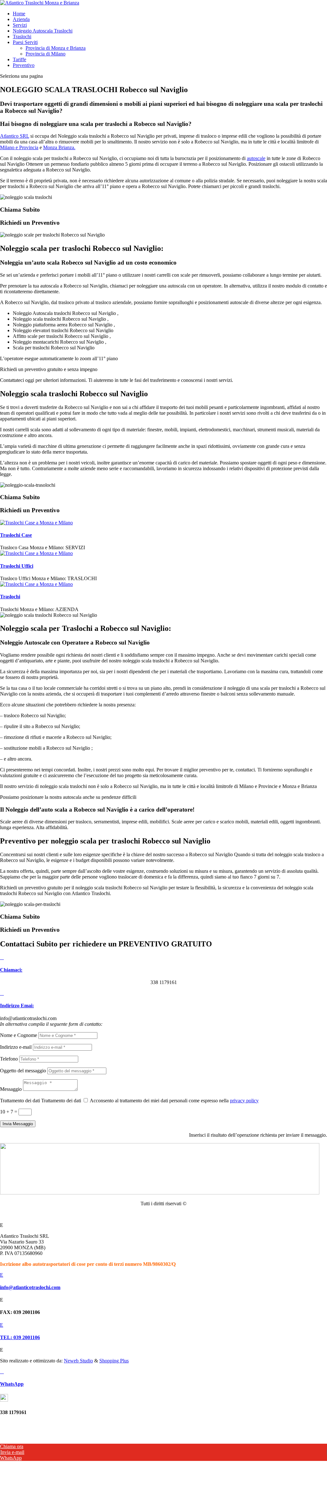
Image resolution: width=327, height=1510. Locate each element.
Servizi (20, 25)
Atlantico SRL (14, 136)
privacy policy (244, 1100)
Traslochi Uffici (16, 566)
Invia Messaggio (18, 1123)
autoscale (256, 158)
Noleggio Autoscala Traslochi (42, 30)
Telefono (9, 1058)
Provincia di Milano (45, 53)
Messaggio (11, 1089)
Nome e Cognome (18, 1035)
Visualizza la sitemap (163, 1214)
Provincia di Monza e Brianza (56, 48)
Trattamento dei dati (20, 1100)
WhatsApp (12, 1384)
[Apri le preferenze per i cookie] (48, 1507)
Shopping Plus (114, 1360)
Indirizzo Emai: (17, 1005)
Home (19, 13)
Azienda (21, 19)
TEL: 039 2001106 (20, 1337)
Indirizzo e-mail (16, 1047)
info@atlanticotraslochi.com (30, 1287)
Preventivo (23, 65)
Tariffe (19, 59)
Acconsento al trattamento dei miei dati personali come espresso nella (174, 1100)
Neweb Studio (78, 1360)
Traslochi (22, 36)
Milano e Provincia (19, 147)
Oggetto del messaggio (23, 1070)
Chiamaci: (11, 970)
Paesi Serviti (25, 42)
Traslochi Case (16, 535)
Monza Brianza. (59, 147)
